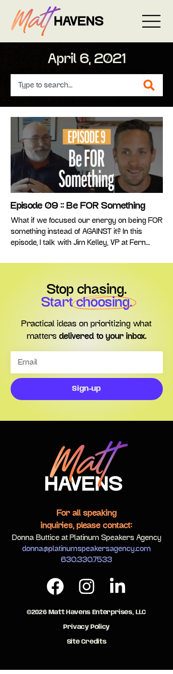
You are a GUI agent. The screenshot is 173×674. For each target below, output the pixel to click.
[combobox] (77, 85)
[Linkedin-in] (117, 586)
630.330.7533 (86, 560)
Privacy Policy (86, 627)
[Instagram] (86, 586)
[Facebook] (55, 586)
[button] (151, 22)
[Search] (153, 85)
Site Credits (87, 642)
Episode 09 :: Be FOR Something (78, 205)
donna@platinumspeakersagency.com (86, 548)
